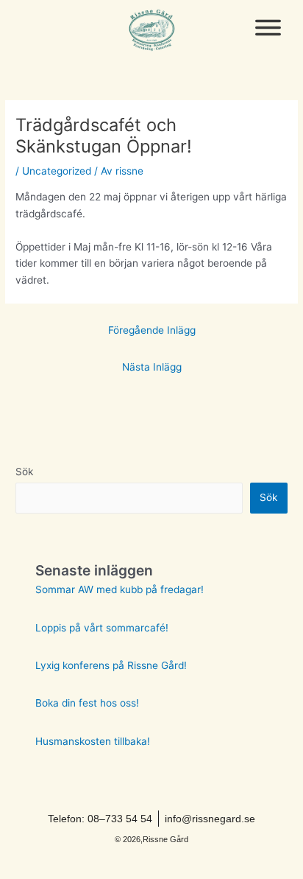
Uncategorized (56, 171)
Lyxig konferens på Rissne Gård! (111, 665)
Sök (24, 471)
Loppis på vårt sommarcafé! (101, 628)
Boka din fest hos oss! (87, 703)
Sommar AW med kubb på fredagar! (119, 589)
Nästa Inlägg (152, 367)
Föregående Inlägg (152, 330)
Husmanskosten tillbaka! (92, 741)
